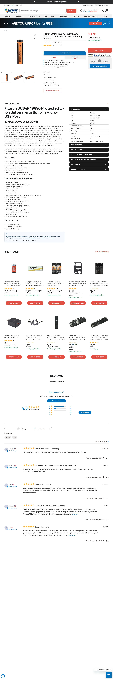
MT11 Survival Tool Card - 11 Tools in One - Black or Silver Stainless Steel (77, 283)
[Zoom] (20, 51)
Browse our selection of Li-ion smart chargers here (42, 153)
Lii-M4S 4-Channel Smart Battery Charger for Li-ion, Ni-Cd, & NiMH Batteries (99, 283)
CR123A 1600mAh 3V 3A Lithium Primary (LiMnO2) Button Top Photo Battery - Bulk (13, 283)
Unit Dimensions (77, 150)
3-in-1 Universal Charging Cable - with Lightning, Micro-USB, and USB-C (34, 337)
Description (11, 103)
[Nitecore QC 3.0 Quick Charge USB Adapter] (13, 322)
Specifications (76, 145)
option (14, 437)
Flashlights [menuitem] (33, 16)
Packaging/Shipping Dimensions (83, 160)
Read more (75, 514)
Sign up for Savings (87, 5)
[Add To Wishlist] (35, 35)
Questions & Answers (56, 381)
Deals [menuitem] (7, 16)
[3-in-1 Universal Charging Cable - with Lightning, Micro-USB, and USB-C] (35, 322)
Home (5, 30)
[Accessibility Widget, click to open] (3, 676)
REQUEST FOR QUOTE (100, 66)
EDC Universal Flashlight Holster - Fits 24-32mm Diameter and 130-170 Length (56, 337)
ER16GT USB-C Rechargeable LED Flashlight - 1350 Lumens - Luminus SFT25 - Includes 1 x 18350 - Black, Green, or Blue (78, 337)
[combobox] (28, 428)
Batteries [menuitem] (49, 16)
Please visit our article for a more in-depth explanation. (21, 240)
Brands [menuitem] (19, 16)
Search (71, 11)
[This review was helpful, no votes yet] (103, 458)
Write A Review (85, 412)
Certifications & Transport (82, 155)
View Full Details (52, 90)
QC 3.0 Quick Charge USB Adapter (11, 336)
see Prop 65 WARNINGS (97, 141)
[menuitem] (13, 5)
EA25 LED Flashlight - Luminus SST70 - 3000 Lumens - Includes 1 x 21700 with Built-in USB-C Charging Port (99, 337)
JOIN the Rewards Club (101, 5)
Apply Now (95, 23)
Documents (75, 164)
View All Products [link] (102, 252)
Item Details (75, 109)
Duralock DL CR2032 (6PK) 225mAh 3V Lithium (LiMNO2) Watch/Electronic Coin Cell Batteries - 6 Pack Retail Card (56, 283)
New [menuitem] (105, 16)
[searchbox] (11, 428)
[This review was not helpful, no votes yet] (106, 458)
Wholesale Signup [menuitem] (91, 16)
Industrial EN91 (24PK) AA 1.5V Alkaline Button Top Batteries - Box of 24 (35, 283)
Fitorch (50, 42)
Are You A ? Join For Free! (13, 5)
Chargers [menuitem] (63, 16)
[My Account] (102, 10)
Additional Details (78, 169)
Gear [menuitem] (76, 16)
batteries (7, 437)
